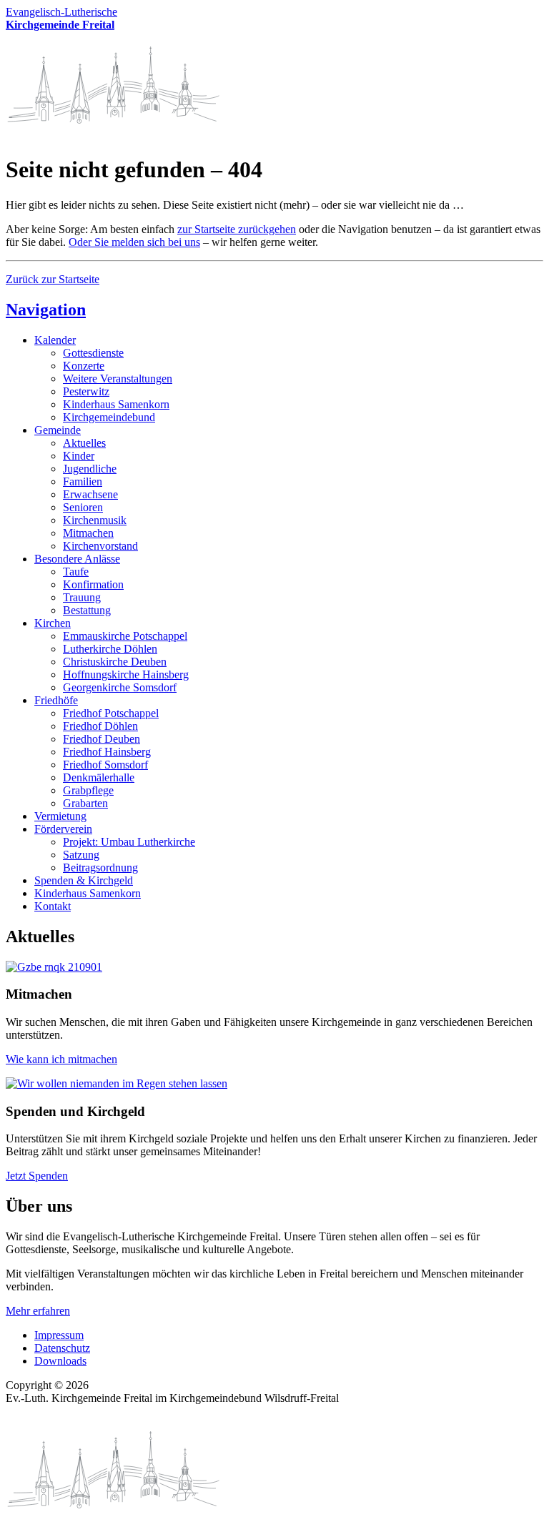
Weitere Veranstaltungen (117, 378)
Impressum (59, 1335)
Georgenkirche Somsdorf (120, 687)
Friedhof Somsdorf (105, 764)
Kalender (55, 340)
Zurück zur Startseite (52, 279)
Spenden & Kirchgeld (83, 880)
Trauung (82, 597)
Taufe (76, 571)
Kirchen (52, 623)
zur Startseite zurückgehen (236, 229)
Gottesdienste (93, 353)
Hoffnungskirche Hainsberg (126, 674)
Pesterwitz (86, 391)
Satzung (81, 855)
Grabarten (85, 803)
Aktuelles (84, 443)
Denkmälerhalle (98, 777)
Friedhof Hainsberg (107, 752)
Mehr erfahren (38, 1311)
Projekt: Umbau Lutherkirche (129, 842)
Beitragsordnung (100, 867)
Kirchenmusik (95, 520)
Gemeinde (57, 430)
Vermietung (60, 816)
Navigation (46, 309)
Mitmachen (88, 533)
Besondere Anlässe (77, 559)
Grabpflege (88, 790)
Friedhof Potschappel (111, 713)
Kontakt (52, 906)
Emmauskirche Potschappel (125, 636)
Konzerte (83, 366)
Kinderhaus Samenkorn (116, 404)
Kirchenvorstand (100, 546)
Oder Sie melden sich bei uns (134, 242)
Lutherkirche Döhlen (110, 649)
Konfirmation (93, 584)
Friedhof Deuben (101, 739)
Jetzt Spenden (37, 1176)
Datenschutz (62, 1348)
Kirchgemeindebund (109, 417)
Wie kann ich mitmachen (61, 1059)
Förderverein (63, 829)
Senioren (83, 507)
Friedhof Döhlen (100, 726)
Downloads (60, 1361)
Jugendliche (90, 469)
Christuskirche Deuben (115, 662)
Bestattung (87, 610)
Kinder (78, 456)
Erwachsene (90, 494)
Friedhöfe (56, 700)
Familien (82, 481)
